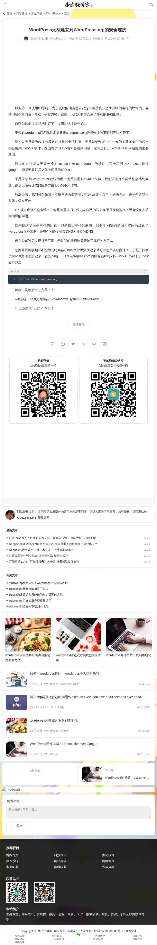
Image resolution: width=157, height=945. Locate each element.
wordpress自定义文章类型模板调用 (28, 600)
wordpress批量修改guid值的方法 (27, 588)
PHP (53, 707)
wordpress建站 (70, 683)
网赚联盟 (60, 867)
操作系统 (12, 861)
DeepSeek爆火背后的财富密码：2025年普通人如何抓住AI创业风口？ (53, 544)
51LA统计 (130, 931)
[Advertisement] (78, 72)
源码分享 (108, 867)
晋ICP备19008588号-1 (108, 931)
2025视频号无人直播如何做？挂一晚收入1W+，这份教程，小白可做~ (53, 538)
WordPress (53, 13)
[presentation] (127, 624)
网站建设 (21, 13)
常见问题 (37, 13)
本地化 (64, 730)
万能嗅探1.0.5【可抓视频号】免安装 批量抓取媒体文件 (44, 561)
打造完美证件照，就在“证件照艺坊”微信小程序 (38, 555)
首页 (9, 13)
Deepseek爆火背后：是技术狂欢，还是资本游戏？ (41, 549)
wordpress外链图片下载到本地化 (27, 606)
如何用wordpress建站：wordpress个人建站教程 (37, 582)
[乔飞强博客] (78, 5)
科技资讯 (60, 855)
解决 (61, 707)
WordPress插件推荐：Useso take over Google (63, 744)
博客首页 (12, 855)
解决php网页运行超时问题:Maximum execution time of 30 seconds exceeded (85, 697)
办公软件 (108, 855)
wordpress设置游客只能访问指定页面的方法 (34, 594)
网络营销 (108, 861)
